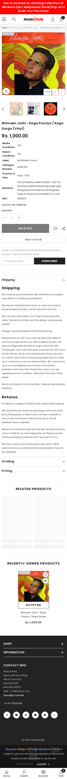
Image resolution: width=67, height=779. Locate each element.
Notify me (33, 605)
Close (64, 7)
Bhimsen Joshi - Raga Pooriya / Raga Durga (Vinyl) (33, 615)
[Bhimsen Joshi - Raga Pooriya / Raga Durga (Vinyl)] (33, 586)
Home (4, 27)
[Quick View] (45, 580)
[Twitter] (54, 715)
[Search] (14, 19)
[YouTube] (44, 715)
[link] (17, 541)
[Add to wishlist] (55, 228)
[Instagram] (16, 715)
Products (15, 27)
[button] (55, 92)
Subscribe (49, 261)
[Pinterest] (26, 715)
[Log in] (53, 19)
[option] (33, 63)
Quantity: (7, 210)
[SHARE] (62, 228)
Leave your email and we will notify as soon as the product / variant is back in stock (31, 252)
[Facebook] (7, 715)
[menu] (4, 19)
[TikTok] (35, 715)
